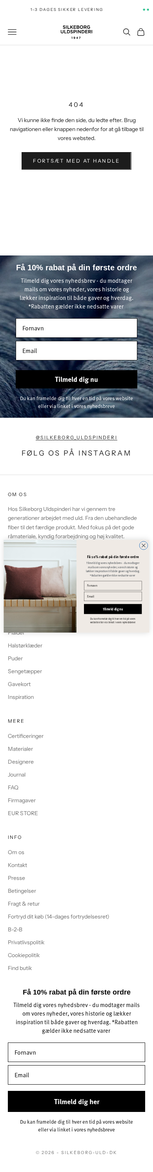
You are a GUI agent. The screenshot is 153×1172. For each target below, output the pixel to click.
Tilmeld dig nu (113, 608)
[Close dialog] (143, 545)
